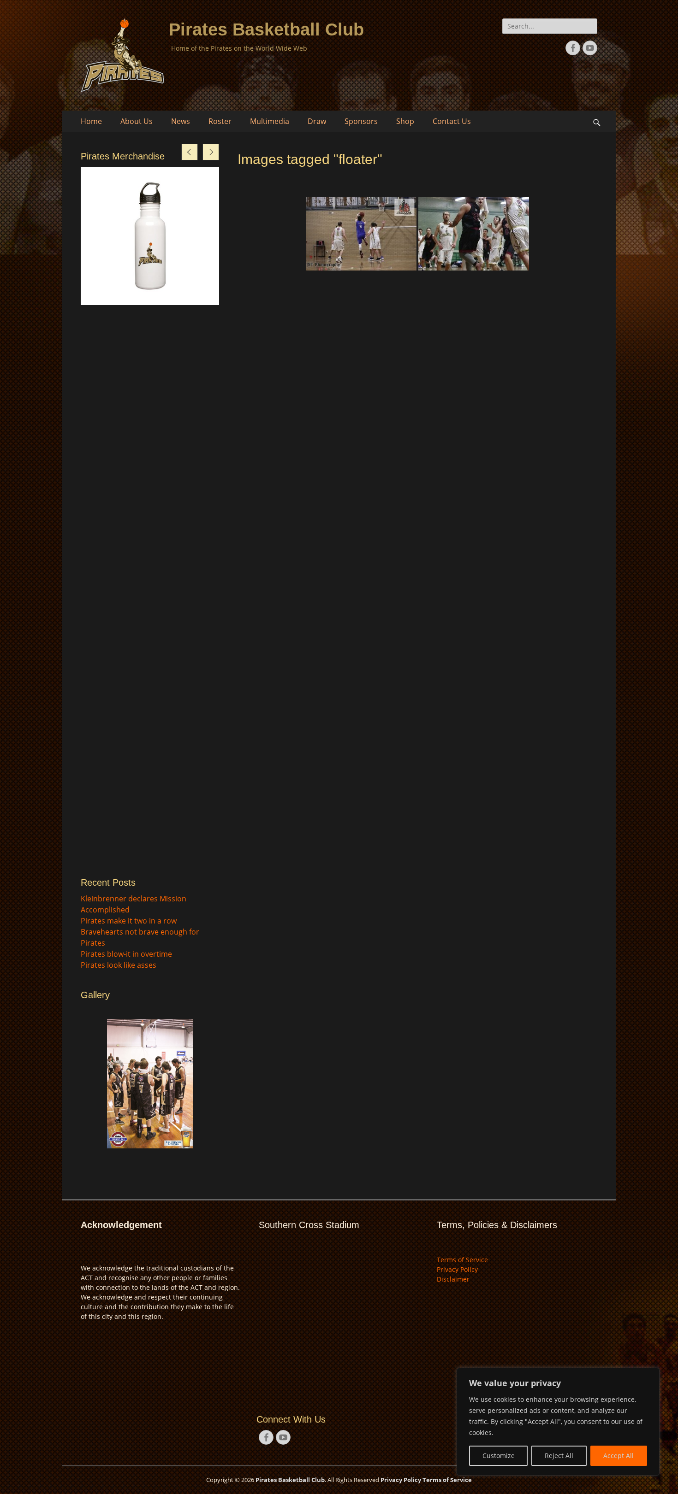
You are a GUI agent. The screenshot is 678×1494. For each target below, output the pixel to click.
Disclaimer (453, 1279)
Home (91, 121)
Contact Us (452, 121)
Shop (405, 121)
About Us (136, 121)
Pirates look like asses (118, 965)
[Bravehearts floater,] (361, 234)
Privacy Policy (457, 1269)
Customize (498, 1455)
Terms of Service (462, 1259)
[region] (558, 1422)
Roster (220, 121)
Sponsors (361, 121)
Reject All (559, 1455)
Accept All (618, 1455)
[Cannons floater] (473, 234)
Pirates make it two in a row (129, 921)
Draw (317, 121)
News (180, 121)
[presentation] (189, 152)
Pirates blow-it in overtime (126, 954)
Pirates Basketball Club (266, 29)
